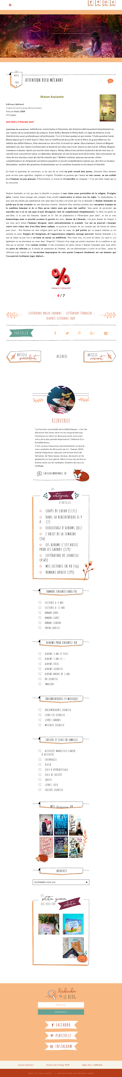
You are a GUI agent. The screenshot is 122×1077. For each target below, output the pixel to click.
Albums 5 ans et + (55, 659)
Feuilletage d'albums (60, 527)
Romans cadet (52, 618)
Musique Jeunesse (55, 725)
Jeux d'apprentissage (56, 769)
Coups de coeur (56, 510)
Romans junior (53, 623)
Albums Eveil (52, 664)
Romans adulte (56, 572)
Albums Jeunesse (54, 669)
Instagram (63, 1046)
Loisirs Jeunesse (54, 790)
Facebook (63, 1025)
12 (110, 80)
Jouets (48, 780)
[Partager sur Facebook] (55, 333)
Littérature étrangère (79, 313)
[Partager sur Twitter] (67, 333)
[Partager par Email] (105, 333)
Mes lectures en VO (59, 566)
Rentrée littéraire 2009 (61, 318)
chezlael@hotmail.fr (55, 473)
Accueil (62, 356)
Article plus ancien (32, 352)
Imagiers (49, 684)
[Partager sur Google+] (92, 333)
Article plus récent (92, 352)
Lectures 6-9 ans (54, 602)
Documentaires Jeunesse (58, 710)
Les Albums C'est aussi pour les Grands (59, 547)
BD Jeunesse (51, 679)
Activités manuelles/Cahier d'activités (58, 752)
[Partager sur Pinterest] (79, 333)
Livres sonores (53, 720)
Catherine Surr (83, 1073)
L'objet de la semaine (61, 534)
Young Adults (52, 628)
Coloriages (51, 759)
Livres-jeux (51, 785)
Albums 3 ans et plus (56, 654)
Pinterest (62, 1035)
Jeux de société (53, 775)
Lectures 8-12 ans (55, 608)
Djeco (48, 764)
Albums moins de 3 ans (57, 674)
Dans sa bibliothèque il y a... (61, 519)
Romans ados (52, 613)
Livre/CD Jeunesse (55, 715)
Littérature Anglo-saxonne (45, 313)
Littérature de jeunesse (62, 555)
